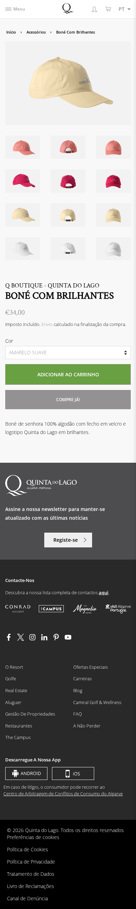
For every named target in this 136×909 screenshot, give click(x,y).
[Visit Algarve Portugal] (118, 608)
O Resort (14, 667)
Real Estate (16, 690)
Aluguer (13, 702)
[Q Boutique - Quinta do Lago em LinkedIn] (44, 639)
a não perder (86, 726)
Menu (19, 9)
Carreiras (82, 678)
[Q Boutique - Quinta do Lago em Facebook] (8, 639)
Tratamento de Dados (30, 874)
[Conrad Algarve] (17, 608)
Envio (47, 324)
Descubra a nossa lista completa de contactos (56, 592)
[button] (123, 9)
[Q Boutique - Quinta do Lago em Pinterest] (56, 639)
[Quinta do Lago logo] (68, 8)
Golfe (10, 678)
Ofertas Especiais (90, 667)
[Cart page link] (108, 9)
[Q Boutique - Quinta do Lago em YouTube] (68, 639)
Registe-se (65, 540)
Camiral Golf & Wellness (97, 702)
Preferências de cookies (33, 837)
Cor (9, 341)
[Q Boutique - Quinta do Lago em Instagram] (32, 639)
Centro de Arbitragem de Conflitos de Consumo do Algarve (63, 793)
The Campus (18, 737)
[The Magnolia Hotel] (84, 609)
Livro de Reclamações (30, 886)
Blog (77, 690)
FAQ (77, 714)
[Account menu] (94, 9)
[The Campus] (51, 608)
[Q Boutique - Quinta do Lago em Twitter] (20, 639)
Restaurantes (18, 726)
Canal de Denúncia (27, 898)
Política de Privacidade (31, 861)
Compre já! (68, 400)
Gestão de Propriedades (30, 714)
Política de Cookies (27, 849)
